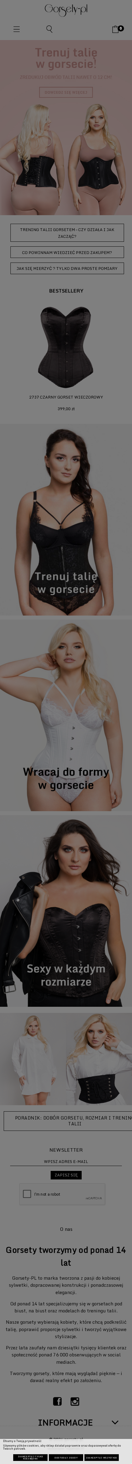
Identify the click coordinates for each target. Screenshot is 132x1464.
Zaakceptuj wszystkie (101, 1457)
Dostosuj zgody (66, 1457)
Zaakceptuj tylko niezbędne (30, 1457)
